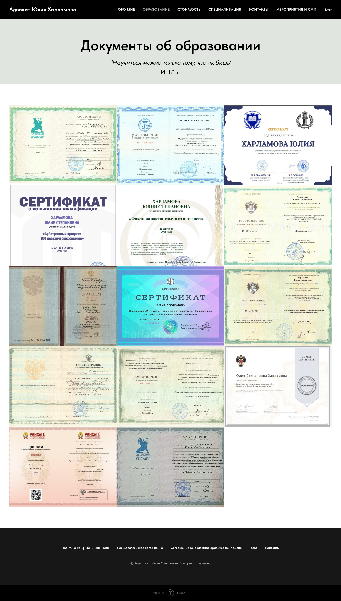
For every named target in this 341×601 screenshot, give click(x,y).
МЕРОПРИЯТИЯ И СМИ (296, 9)
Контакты (272, 548)
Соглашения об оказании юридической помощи (207, 548)
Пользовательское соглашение (140, 548)
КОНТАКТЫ (258, 9)
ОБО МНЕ (126, 9)
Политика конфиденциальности (85, 548)
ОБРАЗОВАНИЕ (156, 9)
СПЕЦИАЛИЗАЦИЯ (224, 9)
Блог (328, 9)
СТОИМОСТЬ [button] (188, 9)
